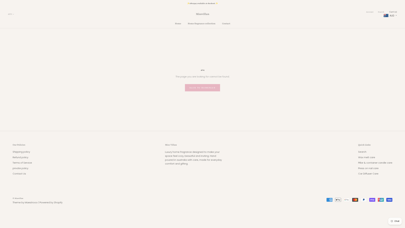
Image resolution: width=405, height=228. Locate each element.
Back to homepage (203, 87)
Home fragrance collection (201, 23)
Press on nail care (368, 168)
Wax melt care (366, 157)
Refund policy (20, 157)
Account (370, 12)
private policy (20, 168)
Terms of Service (22, 162)
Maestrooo (31, 202)
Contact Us (19, 173)
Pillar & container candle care (375, 162)
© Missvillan (18, 198)
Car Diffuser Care (368, 173)
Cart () (393, 11)
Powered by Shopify (51, 202)
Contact (226, 23)
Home (178, 23)
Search (381, 12)
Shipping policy (21, 151)
